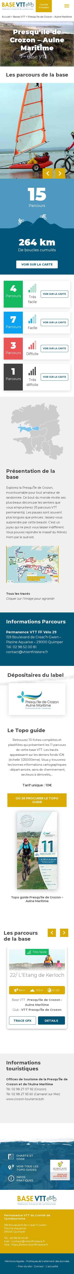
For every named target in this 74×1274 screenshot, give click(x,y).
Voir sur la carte (37, 264)
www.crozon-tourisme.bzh (25, 1099)
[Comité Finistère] (18, 6)
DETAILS (51, 1021)
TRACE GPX (22, 1021)
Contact (39, 1266)
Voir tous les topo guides (27, 1168)
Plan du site (25, 1266)
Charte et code (24, 1157)
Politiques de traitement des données (47, 1261)
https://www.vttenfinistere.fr (29, 1244)
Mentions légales (14, 1261)
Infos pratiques (24, 1178)
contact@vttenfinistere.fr (27, 652)
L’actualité (52, 1266)
